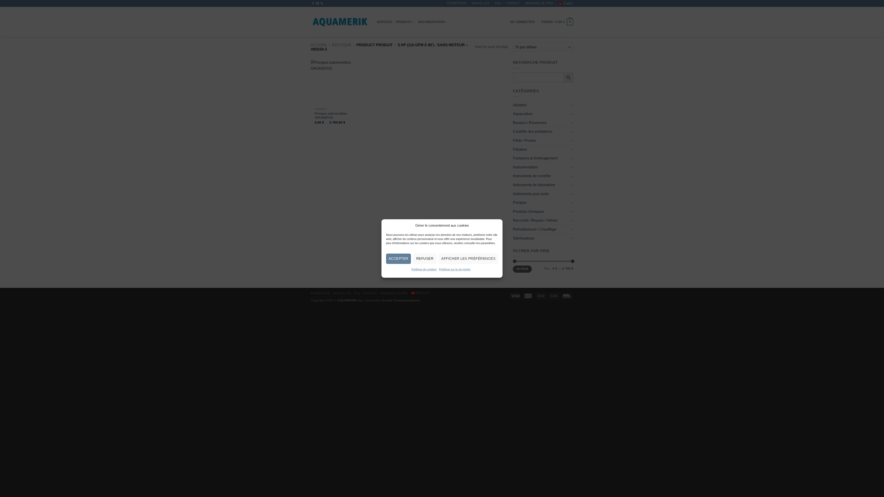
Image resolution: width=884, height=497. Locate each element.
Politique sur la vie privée (455, 269)
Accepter (398, 258)
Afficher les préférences (468, 258)
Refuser (424, 258)
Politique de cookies (424, 269)
